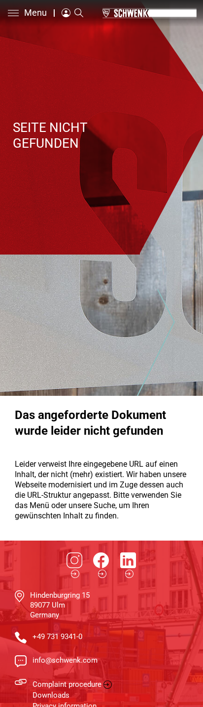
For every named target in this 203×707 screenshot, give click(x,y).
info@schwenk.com (65, 660)
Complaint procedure (67, 684)
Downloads (51, 695)
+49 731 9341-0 (57, 636)
